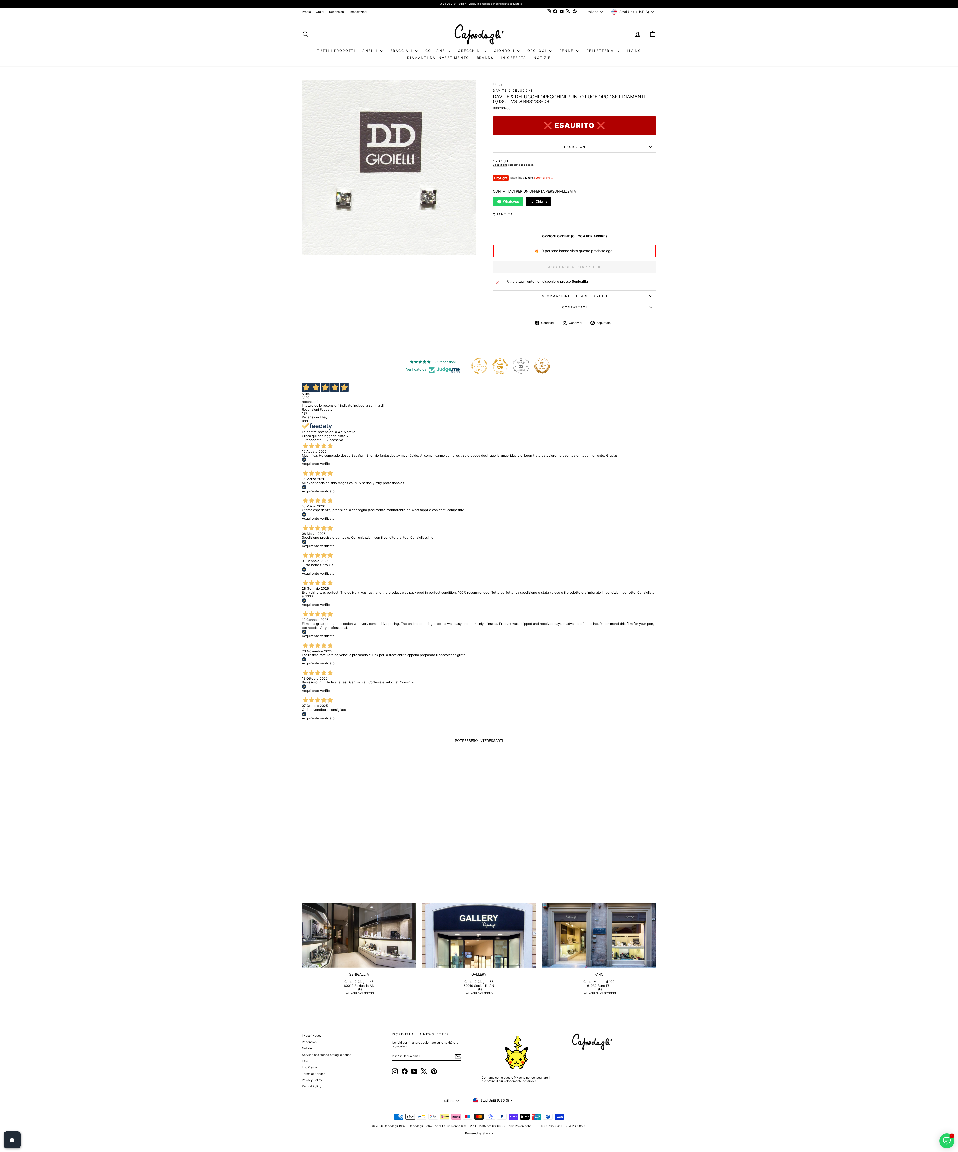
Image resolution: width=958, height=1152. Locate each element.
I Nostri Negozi (312, 1035)
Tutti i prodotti (336, 51)
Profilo (306, 12)
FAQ (305, 1061)
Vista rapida (344, 834)
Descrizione (574, 147)
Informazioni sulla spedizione (574, 296)
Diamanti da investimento (438, 58)
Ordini (320, 12)
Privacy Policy (312, 1080)
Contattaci (574, 307)
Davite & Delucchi (513, 90)
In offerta (513, 58)
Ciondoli (505, 51)
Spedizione (500, 164)
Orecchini (470, 51)
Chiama (541, 201)
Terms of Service (313, 1074)
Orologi (537, 51)
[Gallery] (479, 935)
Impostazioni (358, 12)
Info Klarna (309, 1067)
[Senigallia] (359, 935)
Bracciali (402, 51)
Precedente (312, 440)
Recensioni (337, 12)
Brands (485, 58)
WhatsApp (511, 201)
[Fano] (599, 935)
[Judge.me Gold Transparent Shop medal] (479, 366)
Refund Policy (311, 1086)
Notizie (542, 58)
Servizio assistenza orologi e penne (326, 1055)
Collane (436, 51)
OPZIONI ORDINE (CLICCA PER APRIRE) (574, 236)
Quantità (503, 214)
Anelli (370, 51)
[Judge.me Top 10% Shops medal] (542, 366)
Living (634, 51)
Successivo (334, 440)
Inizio (496, 84)
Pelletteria (600, 51)
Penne (567, 51)
